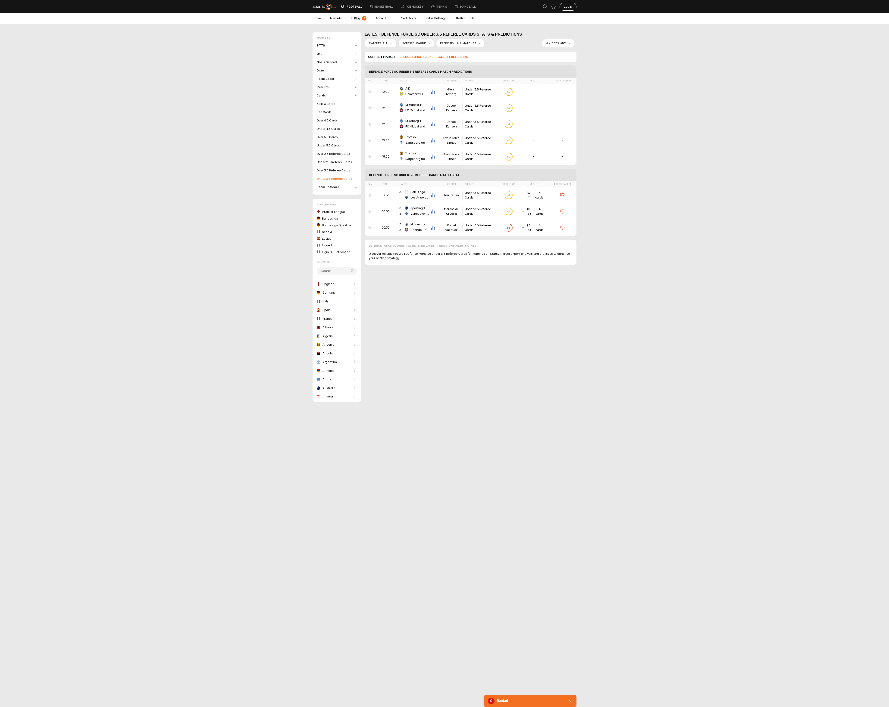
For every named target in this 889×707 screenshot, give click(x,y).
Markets (336, 18)
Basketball (384, 6)
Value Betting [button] (435, 18)
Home (317, 18)
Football (354, 6)
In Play (358, 18)
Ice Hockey (415, 6)
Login (568, 6)
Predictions (408, 18)
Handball (468, 6)
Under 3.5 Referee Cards (478, 92)
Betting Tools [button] (465, 18)
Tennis (442, 6)
